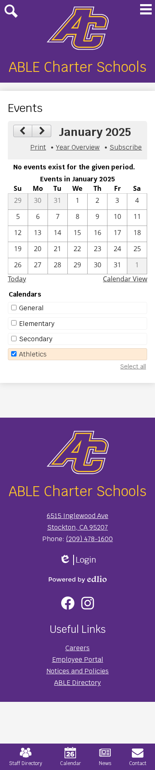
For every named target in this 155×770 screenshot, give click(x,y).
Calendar (70, 763)
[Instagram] (88, 603)
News (105, 763)
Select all (133, 366)
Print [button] (38, 147)
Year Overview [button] (78, 147)
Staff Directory (25, 763)
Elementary (37, 323)
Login (77, 560)
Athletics (33, 354)
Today (17, 278)
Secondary (35, 339)
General (31, 308)
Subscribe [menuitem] (126, 147)
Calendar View (125, 278)
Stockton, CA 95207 (77, 527)
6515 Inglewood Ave (77, 515)
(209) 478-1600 (89, 539)
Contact (137, 763)
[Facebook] (68, 603)
